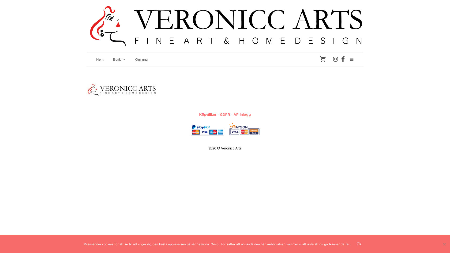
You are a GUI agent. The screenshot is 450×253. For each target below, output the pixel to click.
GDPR (225, 114)
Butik (117, 59)
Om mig (141, 59)
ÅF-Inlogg (242, 114)
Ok (359, 244)
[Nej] (444, 244)
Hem (100, 59)
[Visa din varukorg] (323, 59)
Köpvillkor (208, 114)
